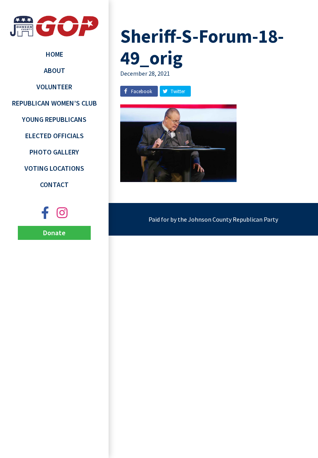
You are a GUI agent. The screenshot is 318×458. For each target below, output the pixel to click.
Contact (54, 184)
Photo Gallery (54, 151)
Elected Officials (54, 135)
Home (54, 54)
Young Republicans (54, 119)
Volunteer (54, 86)
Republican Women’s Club (54, 103)
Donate (54, 232)
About (54, 70)
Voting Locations (54, 168)
